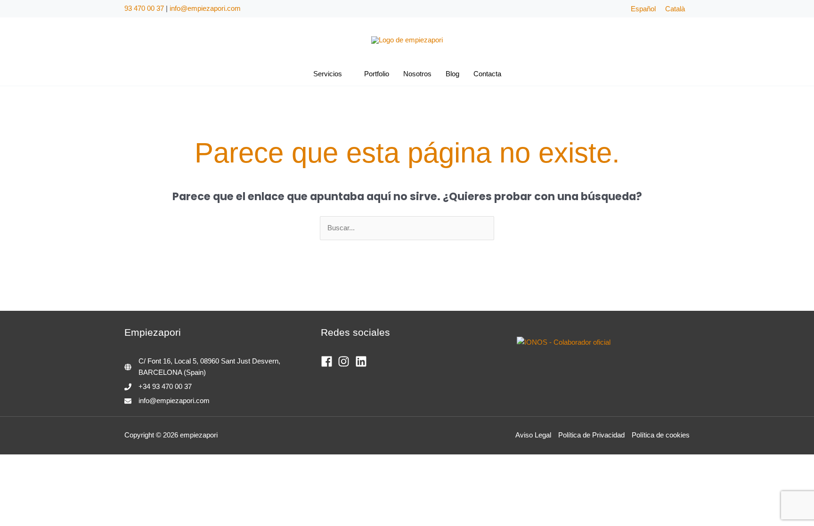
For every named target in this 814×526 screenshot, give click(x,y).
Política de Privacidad (591, 435)
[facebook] (328, 361)
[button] (346, 74)
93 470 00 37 (144, 8)
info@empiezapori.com (205, 8)
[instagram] (345, 361)
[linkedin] (363, 361)
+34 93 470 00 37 (165, 386)
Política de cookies (661, 435)
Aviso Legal (533, 435)
